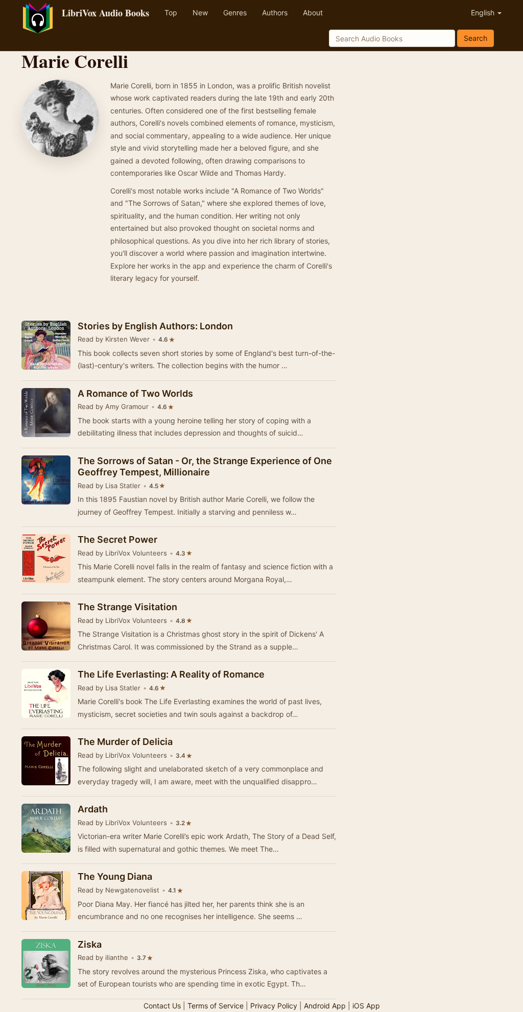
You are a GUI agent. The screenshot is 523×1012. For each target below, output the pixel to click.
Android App (325, 1005)
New (200, 12)
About (313, 12)
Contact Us (162, 1005)
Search (475, 38)
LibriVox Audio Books (105, 12)
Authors (275, 12)
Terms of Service (215, 1005)
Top (170, 12)
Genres (235, 12)
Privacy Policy (273, 1005)
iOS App (366, 1005)
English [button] (483, 12)
